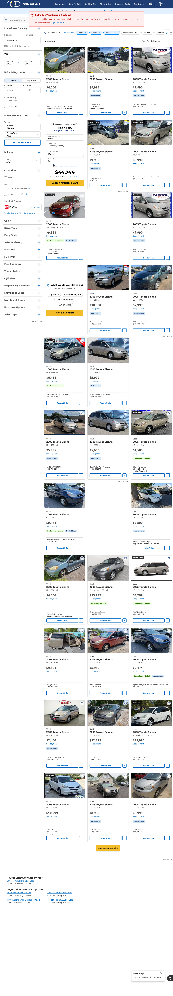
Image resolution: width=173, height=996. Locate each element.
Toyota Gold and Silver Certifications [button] (19, 213)
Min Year (10, 61)
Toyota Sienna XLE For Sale (60, 899)
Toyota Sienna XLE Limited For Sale (23, 899)
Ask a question (65, 312)
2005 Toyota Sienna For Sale (20, 880)
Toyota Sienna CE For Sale (59, 892)
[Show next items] (167, 33)
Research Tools (122, 4)
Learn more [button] (35, 207)
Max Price (27, 85)
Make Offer (62, 112)
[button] (150, 4)
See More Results (108, 848)
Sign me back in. (59, 22)
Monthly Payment (54, 136)
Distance (8, 35)
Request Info (105, 112)
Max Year (28, 61)
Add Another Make (22, 142)
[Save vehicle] (82, 50)
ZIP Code (29, 35)
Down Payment (53, 151)
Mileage (9, 160)
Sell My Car (90, 4)
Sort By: (146, 41)
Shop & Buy (105, 4)
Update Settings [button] (74, 177)
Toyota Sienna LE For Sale (19, 892)
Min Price (8, 85)
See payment (51, 91)
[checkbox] (10, 101)
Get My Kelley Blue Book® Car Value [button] (66, 166)
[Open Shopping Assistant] (170, 978)
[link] (95, 95)
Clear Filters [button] (68, 32)
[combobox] (22, 20)
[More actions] (81, 113)
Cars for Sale (75, 4)
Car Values (60, 4)
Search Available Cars (65, 183)
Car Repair (139, 4)
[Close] (161, 973)
